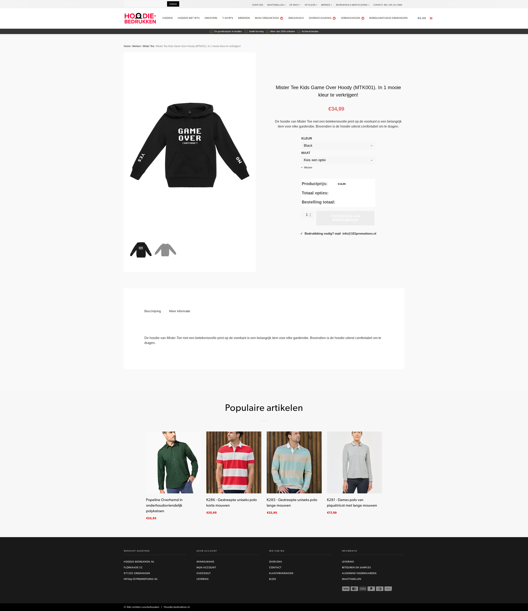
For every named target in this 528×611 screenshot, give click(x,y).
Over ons (257, 5)
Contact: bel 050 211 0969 (387, 5)
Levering (203, 579)
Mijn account (206, 567)
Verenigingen (350, 18)
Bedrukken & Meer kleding (352, 5)
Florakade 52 (133, 567)
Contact (275, 567)
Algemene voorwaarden (359, 573)
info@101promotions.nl (141, 579)
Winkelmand (205, 562)
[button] (141, 250)
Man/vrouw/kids (267, 18)
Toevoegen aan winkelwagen (345, 218)
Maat (305, 153)
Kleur (306, 138)
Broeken (244, 18)
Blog (272, 579)
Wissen (308, 167)
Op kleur (310, 5)
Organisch (296, 18)
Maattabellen (275, 5)
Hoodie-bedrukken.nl (139, 562)
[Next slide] (249, 145)
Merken (325, 5)
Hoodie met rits (189, 18)
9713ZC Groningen (137, 573)
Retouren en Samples (356, 567)
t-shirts (227, 18)
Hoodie (168, 18)
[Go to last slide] (146, 478)
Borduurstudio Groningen (388, 18)
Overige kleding (320, 18)
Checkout (204, 573)
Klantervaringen (281, 573)
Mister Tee (148, 46)
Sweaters (211, 18)
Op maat (294, 5)
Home (127, 46)
